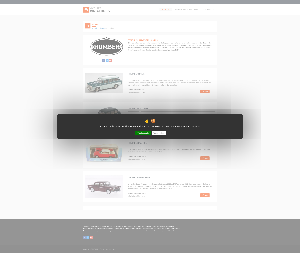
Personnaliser (159, 133)
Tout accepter (143, 133)
